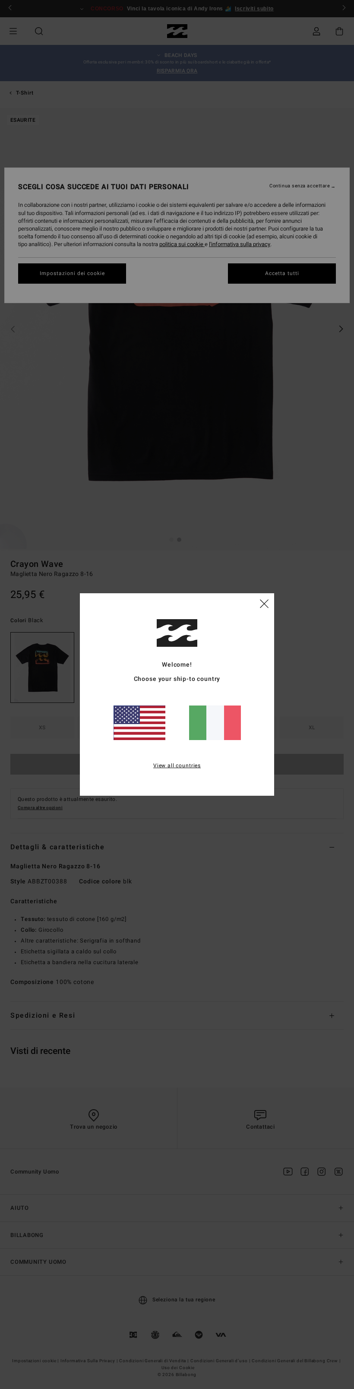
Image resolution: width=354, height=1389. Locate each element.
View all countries (177, 765)
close (264, 603)
